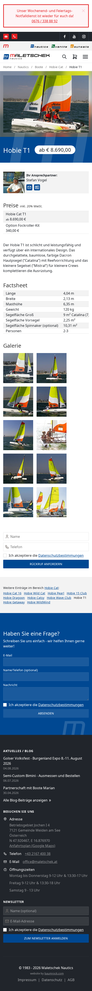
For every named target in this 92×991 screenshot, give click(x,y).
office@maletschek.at (40, 861)
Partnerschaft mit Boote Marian (29, 788)
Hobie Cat (56, 67)
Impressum (27, 979)
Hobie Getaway (14, 602)
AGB (71, 979)
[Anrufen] (14, 36)
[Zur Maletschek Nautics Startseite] (26, 56)
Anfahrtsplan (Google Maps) (32, 845)
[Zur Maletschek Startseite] (6, 46)
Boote (39, 67)
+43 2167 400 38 (37, 853)
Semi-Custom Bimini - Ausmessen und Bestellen (41, 775)
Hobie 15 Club (77, 593)
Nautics (23, 67)
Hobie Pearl (56, 593)
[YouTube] (74, 36)
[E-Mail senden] (6, 36)
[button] (83, 10)
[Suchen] (64, 56)
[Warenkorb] (75, 57)
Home (7, 67)
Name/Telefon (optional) (20, 670)
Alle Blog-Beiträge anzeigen (25, 800)
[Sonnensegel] (79, 46)
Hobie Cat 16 (12, 593)
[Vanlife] (59, 46)
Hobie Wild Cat (34, 593)
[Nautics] (39, 46)
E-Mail (7, 655)
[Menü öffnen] (85, 56)
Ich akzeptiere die (46, 555)
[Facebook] (64, 36)
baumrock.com (54, 973)
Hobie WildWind (38, 602)
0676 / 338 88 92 (45, 21)
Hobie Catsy (35, 598)
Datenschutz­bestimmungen (61, 555)
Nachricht (10, 685)
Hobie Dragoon (14, 598)
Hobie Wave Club (59, 598)
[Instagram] (84, 36)
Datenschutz (52, 979)
